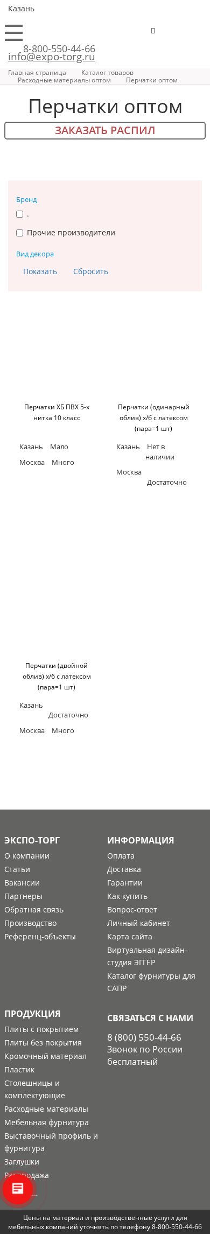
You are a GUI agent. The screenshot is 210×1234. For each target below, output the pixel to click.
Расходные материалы (46, 1109)
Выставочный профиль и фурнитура (51, 1142)
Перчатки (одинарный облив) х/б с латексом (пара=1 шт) (154, 417)
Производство (30, 923)
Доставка (124, 869)
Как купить (127, 896)
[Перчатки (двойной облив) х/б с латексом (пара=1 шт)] (56, 614)
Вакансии (22, 882)
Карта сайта (129, 936)
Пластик (19, 1069)
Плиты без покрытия (43, 1042)
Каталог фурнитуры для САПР (151, 982)
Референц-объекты (40, 936)
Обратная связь (34, 909)
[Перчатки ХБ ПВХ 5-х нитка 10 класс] (56, 356)
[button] (186, 35)
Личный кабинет (138, 923)
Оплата (121, 855)
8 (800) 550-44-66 (144, 1037)
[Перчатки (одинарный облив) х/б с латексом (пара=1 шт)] (153, 356)
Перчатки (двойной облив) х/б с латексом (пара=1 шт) (57, 676)
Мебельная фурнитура (46, 1122)
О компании (27, 855)
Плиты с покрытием (41, 1029)
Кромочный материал (45, 1056)
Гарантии (125, 882)
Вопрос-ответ (132, 909)
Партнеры (23, 896)
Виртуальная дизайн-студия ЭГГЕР (147, 956)
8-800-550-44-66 (59, 48)
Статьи (17, 869)
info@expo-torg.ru (51, 57)
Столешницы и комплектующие (34, 1089)
